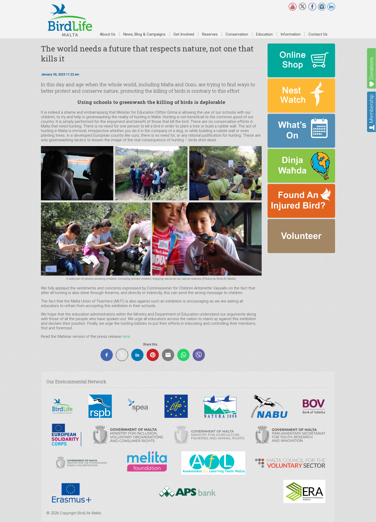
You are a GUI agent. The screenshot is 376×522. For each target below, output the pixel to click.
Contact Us (317, 34)
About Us (107, 34)
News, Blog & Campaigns (144, 34)
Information (291, 34)
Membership (371, 108)
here (126, 336)
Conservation (237, 34)
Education (264, 34)
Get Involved (183, 34)
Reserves (210, 34)
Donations (371, 68)
